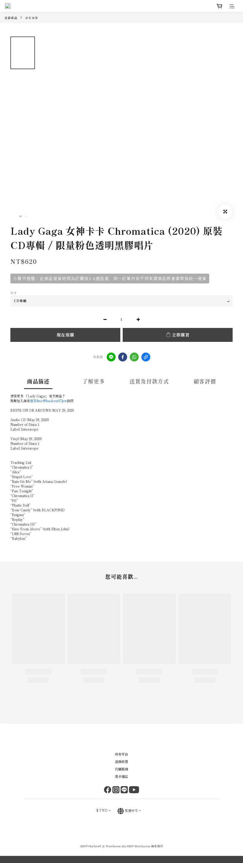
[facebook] (122, 357)
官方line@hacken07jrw (48, 400)
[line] (111, 357)
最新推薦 (31, 18)
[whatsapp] (134, 357)
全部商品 (10, 18)
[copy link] (145, 357)
